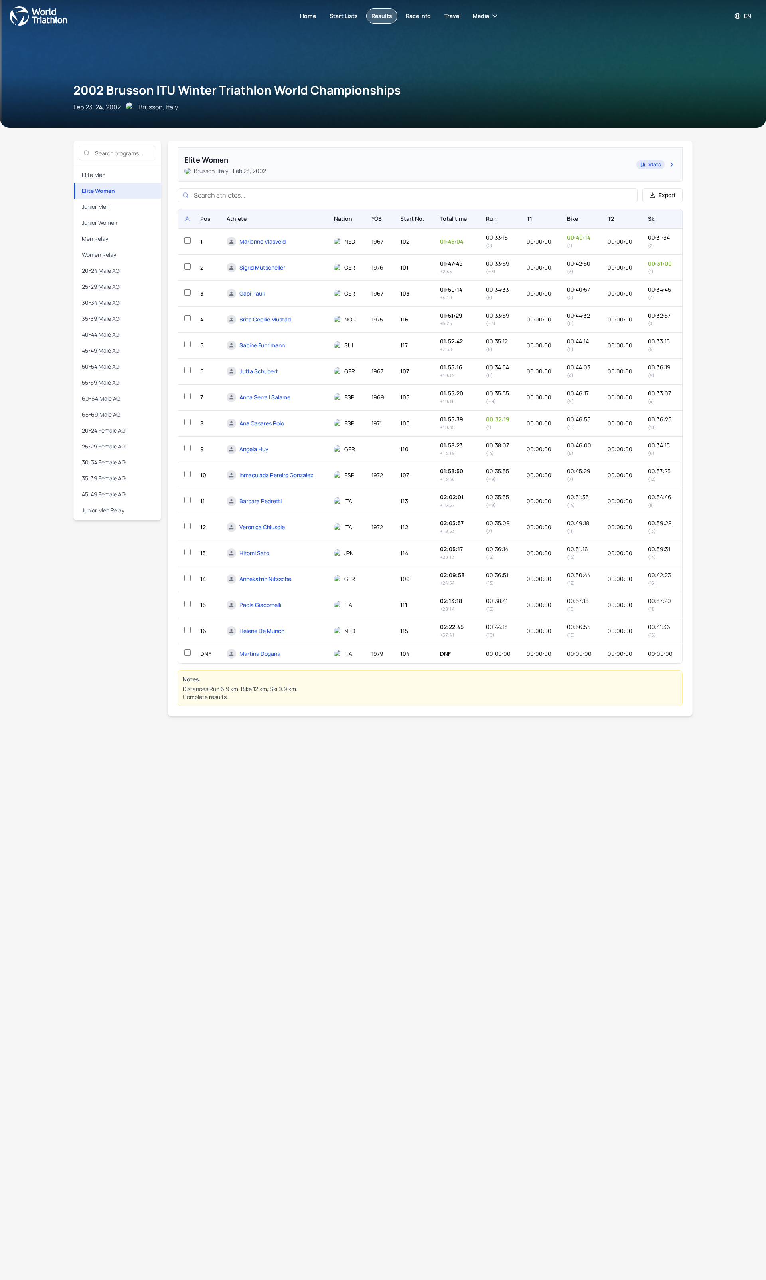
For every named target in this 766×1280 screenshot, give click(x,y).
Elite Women (98, 190)
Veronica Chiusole (262, 527)
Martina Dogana (259, 653)
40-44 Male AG (101, 334)
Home (308, 16)
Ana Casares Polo (261, 423)
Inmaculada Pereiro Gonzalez (276, 475)
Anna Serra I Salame (264, 397)
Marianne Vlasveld (262, 241)
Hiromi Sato (254, 553)
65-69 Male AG (101, 414)
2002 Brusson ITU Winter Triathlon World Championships (237, 90)
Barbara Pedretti (260, 501)
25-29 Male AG (101, 286)
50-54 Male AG (101, 366)
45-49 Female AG (104, 494)
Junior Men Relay (103, 510)
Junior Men (95, 206)
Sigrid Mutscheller (262, 267)
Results (381, 16)
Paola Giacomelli (260, 605)
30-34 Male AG (101, 302)
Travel (452, 16)
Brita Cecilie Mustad (265, 319)
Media (481, 16)
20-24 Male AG (101, 270)
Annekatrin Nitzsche (265, 579)
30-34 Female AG (104, 462)
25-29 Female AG (104, 446)
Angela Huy (253, 449)
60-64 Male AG (101, 398)
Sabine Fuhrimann (262, 345)
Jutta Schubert (258, 371)
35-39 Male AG (101, 318)
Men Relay (95, 238)
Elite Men (93, 175)
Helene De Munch (261, 631)
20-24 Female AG (104, 430)
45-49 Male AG (101, 350)
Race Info (418, 16)
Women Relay (99, 254)
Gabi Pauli (252, 293)
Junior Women (99, 222)
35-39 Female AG (104, 478)
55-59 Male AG (101, 382)
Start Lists (344, 16)
